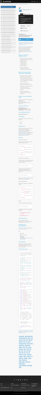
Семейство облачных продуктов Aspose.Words (8, 10)
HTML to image (22, 363)
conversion (29, 354)
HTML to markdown (22, 365)
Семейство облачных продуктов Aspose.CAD (8, 30)
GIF (24, 352)
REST (27, 340)
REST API (30, 340)
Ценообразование (35, 383)
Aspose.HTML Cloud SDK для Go (6, 50)
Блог (12, 387)
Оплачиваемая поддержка (34, 386)
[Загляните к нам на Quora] (24, 380)
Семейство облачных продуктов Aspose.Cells (8, 14)
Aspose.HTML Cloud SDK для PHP (6, 39)
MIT (24, 341)
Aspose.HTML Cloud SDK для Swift (6, 48)
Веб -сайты (23, 387)
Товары (12, 383)
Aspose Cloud (21, 131)
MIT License (27, 222)
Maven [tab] (22, 14)
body (20, 360)
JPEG (29, 351)
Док (1, 385)
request (29, 358)
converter (21, 356)
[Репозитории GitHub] (27, 380)
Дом (2, 3)
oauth (29, 341)
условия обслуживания (23, 393)
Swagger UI (21, 43)
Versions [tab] (29, 25)
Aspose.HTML (21, 336)
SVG (26, 347)
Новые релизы (23, 383)
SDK (32, 338)
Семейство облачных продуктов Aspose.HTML (11, 3)
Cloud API (21, 341)
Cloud (24, 340)
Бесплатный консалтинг (25, 385)
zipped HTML (21, 345)
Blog (30, 43)
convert (24, 354)
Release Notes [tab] (24, 28)
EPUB (28, 349)
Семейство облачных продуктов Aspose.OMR (8, 28)
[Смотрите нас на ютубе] (18, 380)
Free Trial (23, 44)
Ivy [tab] (27, 14)
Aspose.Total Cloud (22, 343)
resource (20, 354)
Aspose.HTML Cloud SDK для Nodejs (6, 45)
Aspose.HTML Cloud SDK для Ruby (6, 43)
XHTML (31, 343)
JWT (26, 341)
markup (29, 347)
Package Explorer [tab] (25, 30)
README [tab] (23, 25)
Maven (29, 338)
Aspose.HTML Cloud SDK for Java (24, 46)
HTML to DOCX (21, 362)
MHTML (20, 347)
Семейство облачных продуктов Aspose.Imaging (8, 19)
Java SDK (20, 340)
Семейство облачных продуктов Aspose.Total (8, 8)
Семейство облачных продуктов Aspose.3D (8, 32)
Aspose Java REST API (23, 338)
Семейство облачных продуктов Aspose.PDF (8, 12)
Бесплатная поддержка (15, 385)
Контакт (28, 393)
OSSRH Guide (25, 178)
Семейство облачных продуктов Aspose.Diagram (8, 23)
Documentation (26, 42)
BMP (22, 352)
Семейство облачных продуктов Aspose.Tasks (8, 25)
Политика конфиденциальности (16, 393)
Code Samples (26, 43)
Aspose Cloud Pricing (25, 135)
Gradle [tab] (25, 14)
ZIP (29, 352)
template (25, 358)
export (25, 356)
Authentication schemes (23, 227)
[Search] (39, 1)
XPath (20, 367)
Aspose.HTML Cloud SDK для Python (6, 41)
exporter (28, 356)
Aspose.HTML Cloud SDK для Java (23, 3)
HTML (28, 343)
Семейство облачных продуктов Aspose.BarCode (8, 21)
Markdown (21, 349)
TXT (27, 352)
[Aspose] (7, 1)
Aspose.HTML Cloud (25, 9)
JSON (25, 349)
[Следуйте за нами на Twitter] (16, 380)
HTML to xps (27, 362)
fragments (21, 358)
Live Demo (31, 42)
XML (30, 349)
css (31, 356)
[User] (37, 1)
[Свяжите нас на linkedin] (20, 380)
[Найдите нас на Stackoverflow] (22, 380)
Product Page (21, 42)
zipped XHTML (27, 345)
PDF (22, 351)
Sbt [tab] (29, 14)
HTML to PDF (24, 360)
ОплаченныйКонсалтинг (5, 387)
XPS (24, 351)
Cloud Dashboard (22, 133)
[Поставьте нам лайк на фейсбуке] (14, 380)
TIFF (27, 351)
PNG (20, 352)
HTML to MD (29, 365)
